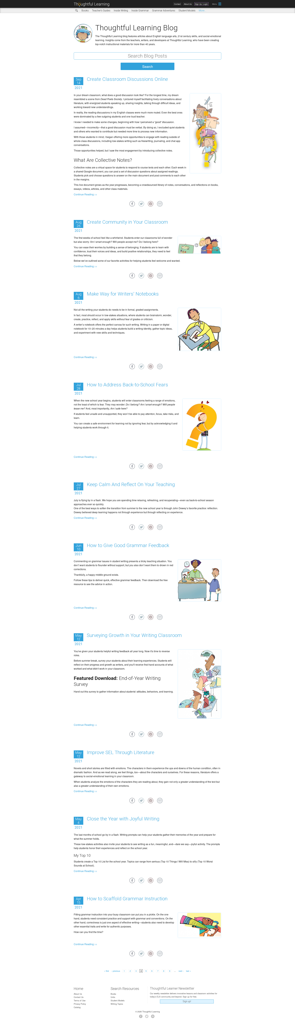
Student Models (187, 10)
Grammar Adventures (163, 10)
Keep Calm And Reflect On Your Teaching (131, 484)
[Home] (93, 4)
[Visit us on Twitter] (147, 1017)
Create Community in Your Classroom (127, 222)
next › (181, 970)
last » (188, 970)
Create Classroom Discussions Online (127, 79)
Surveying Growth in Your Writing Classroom (134, 635)
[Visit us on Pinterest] (153, 1017)
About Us (188, 4)
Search (77, 10)
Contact (177, 4)
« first (106, 970)
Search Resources (125, 989)
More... (202, 10)
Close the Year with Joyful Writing (123, 819)
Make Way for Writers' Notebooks (123, 294)
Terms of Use (79, 1000)
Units (113, 997)
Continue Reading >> (85, 194)
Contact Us (78, 997)
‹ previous (116, 970)
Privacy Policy (80, 1003)
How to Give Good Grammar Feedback (128, 545)
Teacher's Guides (101, 10)
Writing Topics (117, 1003)
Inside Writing (121, 10)
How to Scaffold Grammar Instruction (127, 899)
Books (85, 10)
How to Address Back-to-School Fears (127, 385)
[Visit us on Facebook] (141, 1017)
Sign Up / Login (201, 4)
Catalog (77, 1007)
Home (78, 989)
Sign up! (187, 1001)
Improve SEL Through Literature (120, 752)
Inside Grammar (140, 10)
